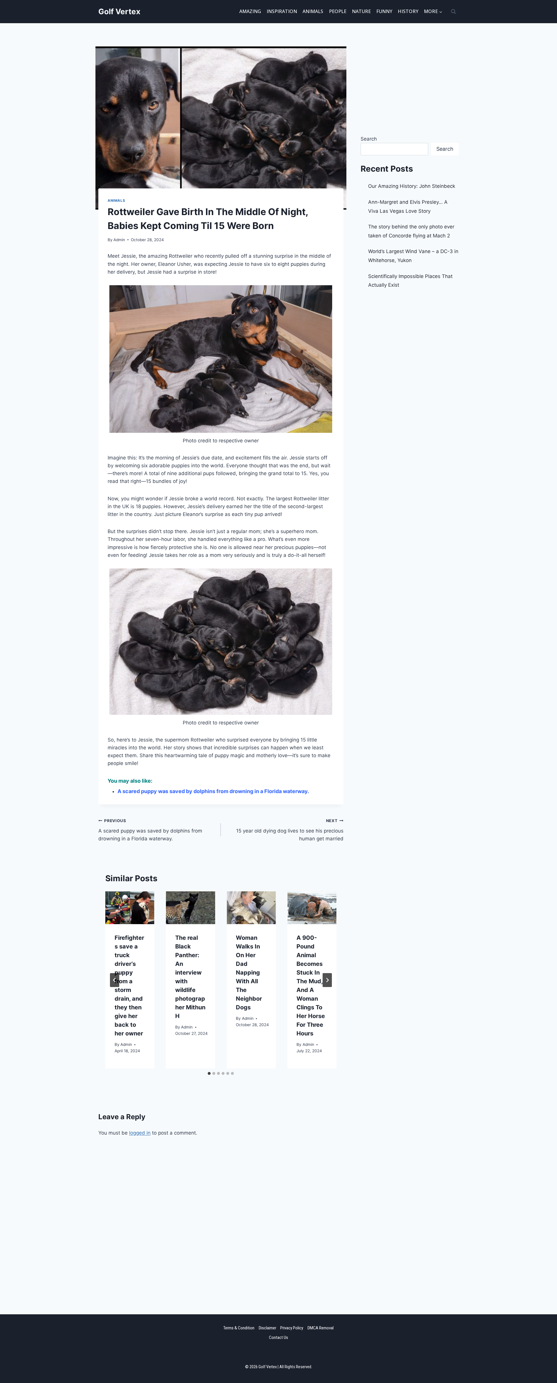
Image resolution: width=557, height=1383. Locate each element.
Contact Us (278, 1337)
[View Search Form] (453, 11)
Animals (313, 11)
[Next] (327, 980)
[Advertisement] (220, 1215)
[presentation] (129, 907)
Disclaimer (267, 1328)
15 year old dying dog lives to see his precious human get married (289, 830)
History (408, 11)
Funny (384, 11)
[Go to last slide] (114, 980)
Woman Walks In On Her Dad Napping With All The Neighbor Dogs (249, 972)
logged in (140, 1133)
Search (369, 139)
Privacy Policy (291, 1328)
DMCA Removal (321, 1328)
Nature (361, 11)
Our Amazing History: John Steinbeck (411, 186)
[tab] (209, 1073)
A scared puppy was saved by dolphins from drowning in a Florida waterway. (213, 791)
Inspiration (282, 11)
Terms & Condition (238, 1328)
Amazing (250, 11)
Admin (119, 239)
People (337, 11)
